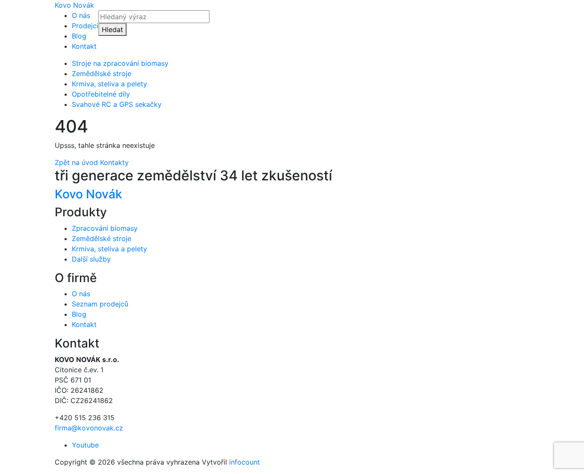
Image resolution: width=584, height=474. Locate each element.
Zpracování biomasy (105, 228)
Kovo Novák (74, 5)
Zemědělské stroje (101, 73)
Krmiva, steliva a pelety (109, 83)
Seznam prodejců (100, 304)
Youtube (85, 445)
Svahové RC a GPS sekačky (117, 104)
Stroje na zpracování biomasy (120, 63)
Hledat (112, 29)
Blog (79, 36)
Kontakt (84, 46)
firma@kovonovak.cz (89, 428)
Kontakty (114, 162)
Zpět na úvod (76, 162)
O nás (81, 15)
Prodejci (85, 25)
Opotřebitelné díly (101, 94)
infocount (244, 462)
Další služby (91, 259)
